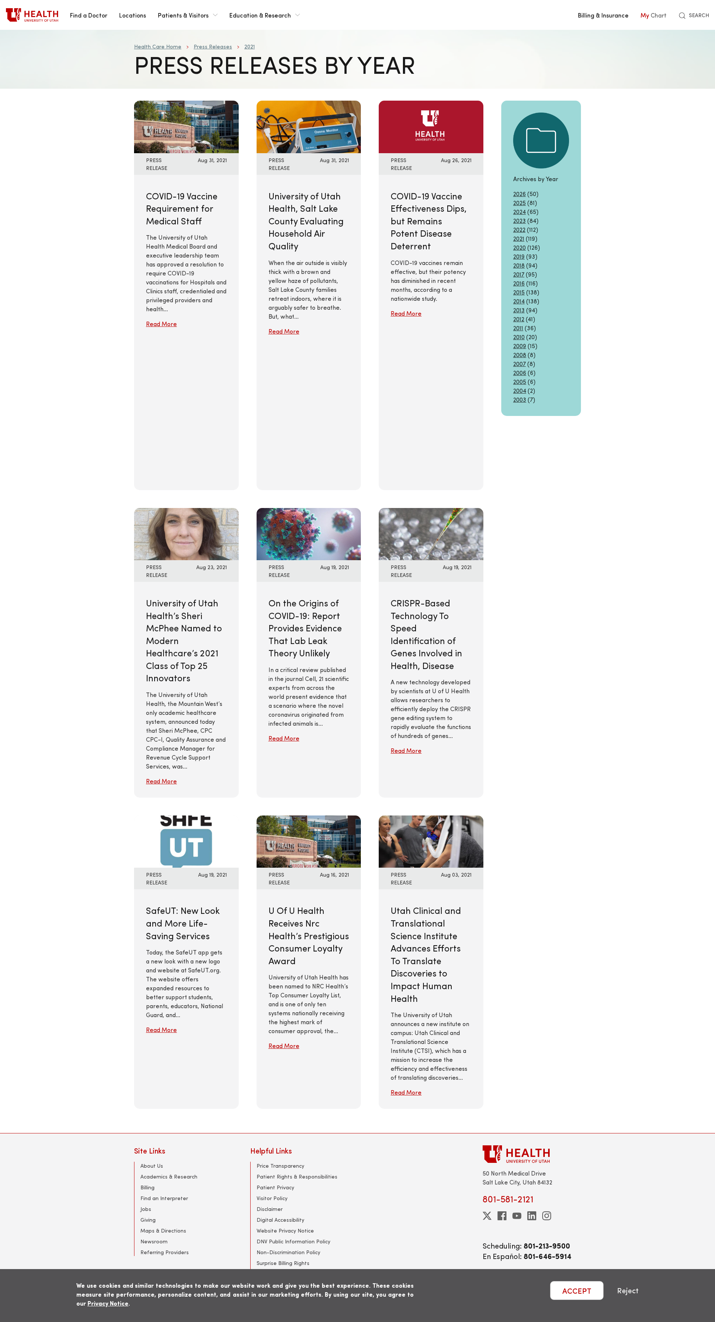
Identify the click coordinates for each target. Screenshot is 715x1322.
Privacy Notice (108, 1303)
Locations (132, 15)
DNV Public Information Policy (293, 1241)
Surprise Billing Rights (283, 1262)
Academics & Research (168, 1176)
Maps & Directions (163, 1230)
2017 (518, 274)
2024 (519, 211)
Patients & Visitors (183, 15)
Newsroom (154, 1241)
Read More (161, 324)
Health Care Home (157, 46)
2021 (249, 46)
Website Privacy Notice (285, 1230)
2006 (519, 372)
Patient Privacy (275, 1187)
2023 (519, 220)
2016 (519, 283)
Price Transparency (280, 1165)
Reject (628, 1290)
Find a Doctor (88, 15)
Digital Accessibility (280, 1219)
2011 (518, 328)
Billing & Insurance (603, 15)
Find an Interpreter (164, 1198)
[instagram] (546, 1215)
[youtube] (516, 1215)
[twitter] (487, 1215)
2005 (519, 381)
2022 (519, 229)
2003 (519, 399)
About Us (151, 1165)
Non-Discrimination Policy (288, 1252)
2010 (519, 337)
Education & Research (260, 15)
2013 (519, 310)
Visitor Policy (272, 1198)
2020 (519, 247)
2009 (519, 346)
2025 (519, 202)
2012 (518, 319)
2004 (519, 390)
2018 (519, 265)
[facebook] (502, 1215)
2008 (519, 355)
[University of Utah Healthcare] (532, 1154)
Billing (147, 1187)
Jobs (145, 1208)
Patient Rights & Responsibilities (297, 1176)
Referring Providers (164, 1252)
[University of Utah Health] (32, 15)
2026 (519, 194)
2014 (519, 301)
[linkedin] (531, 1215)
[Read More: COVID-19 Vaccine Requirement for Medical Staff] (186, 126)
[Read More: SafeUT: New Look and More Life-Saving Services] (186, 841)
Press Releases (213, 46)
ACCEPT (576, 1290)
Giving (148, 1219)
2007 (519, 363)
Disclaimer (270, 1208)
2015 (519, 292)
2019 (519, 256)
